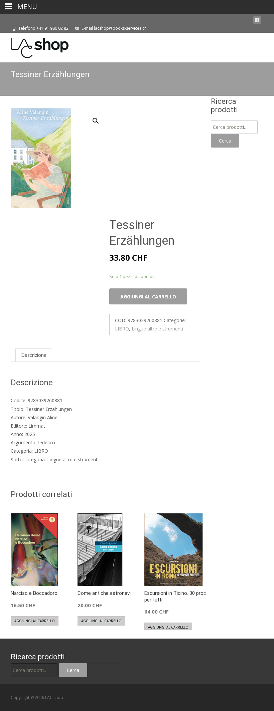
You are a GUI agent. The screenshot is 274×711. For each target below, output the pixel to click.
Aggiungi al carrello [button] (34, 621)
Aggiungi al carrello (148, 296)
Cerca (225, 141)
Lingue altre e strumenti (157, 328)
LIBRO (122, 328)
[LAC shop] (34, 46)
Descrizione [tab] (33, 355)
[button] (100, 118)
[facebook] (257, 20)
